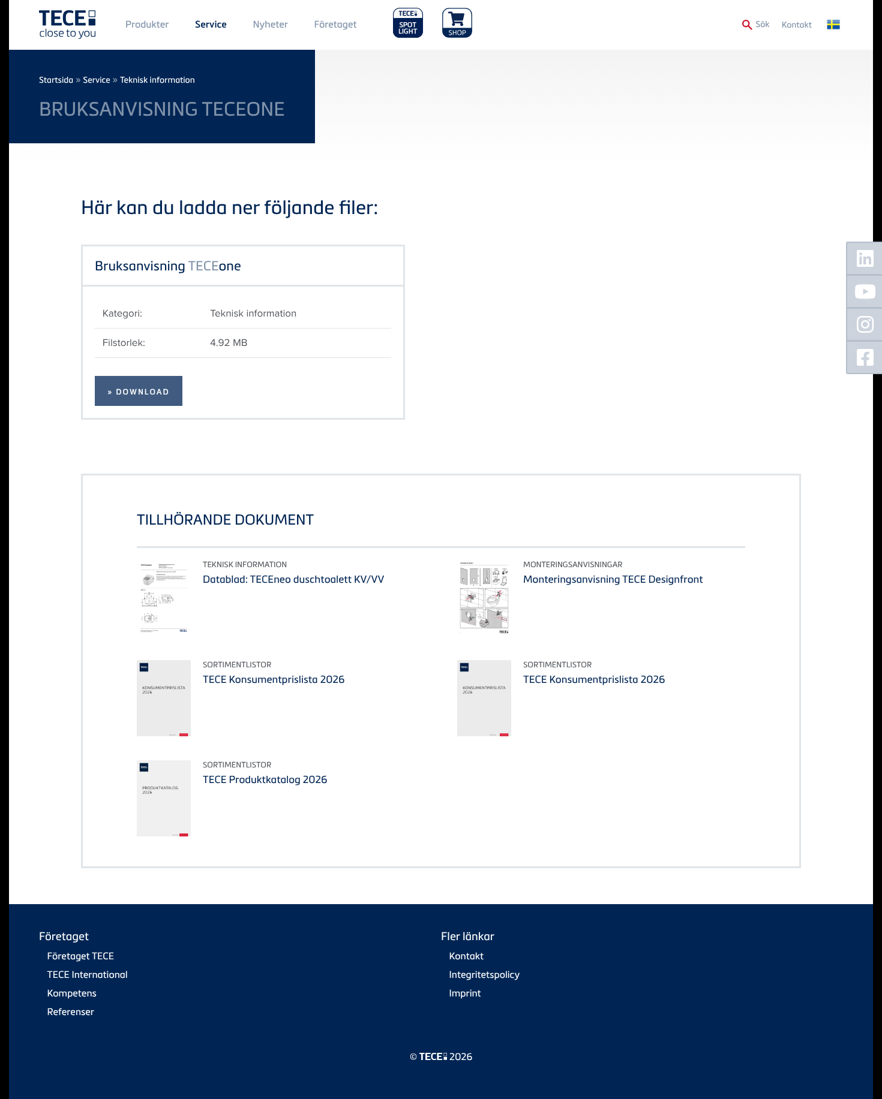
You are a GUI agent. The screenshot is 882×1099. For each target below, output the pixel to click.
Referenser (70, 1011)
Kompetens (72, 992)
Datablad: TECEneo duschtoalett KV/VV (293, 579)
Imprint (465, 992)
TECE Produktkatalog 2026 (265, 779)
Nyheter (270, 24)
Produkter (147, 24)
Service (211, 25)
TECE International (87, 974)
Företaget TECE (81, 955)
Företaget (335, 24)
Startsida (56, 80)
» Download (138, 392)
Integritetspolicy (484, 974)
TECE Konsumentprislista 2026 (273, 679)
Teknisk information (157, 80)
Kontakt (797, 25)
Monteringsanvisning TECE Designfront (613, 579)
